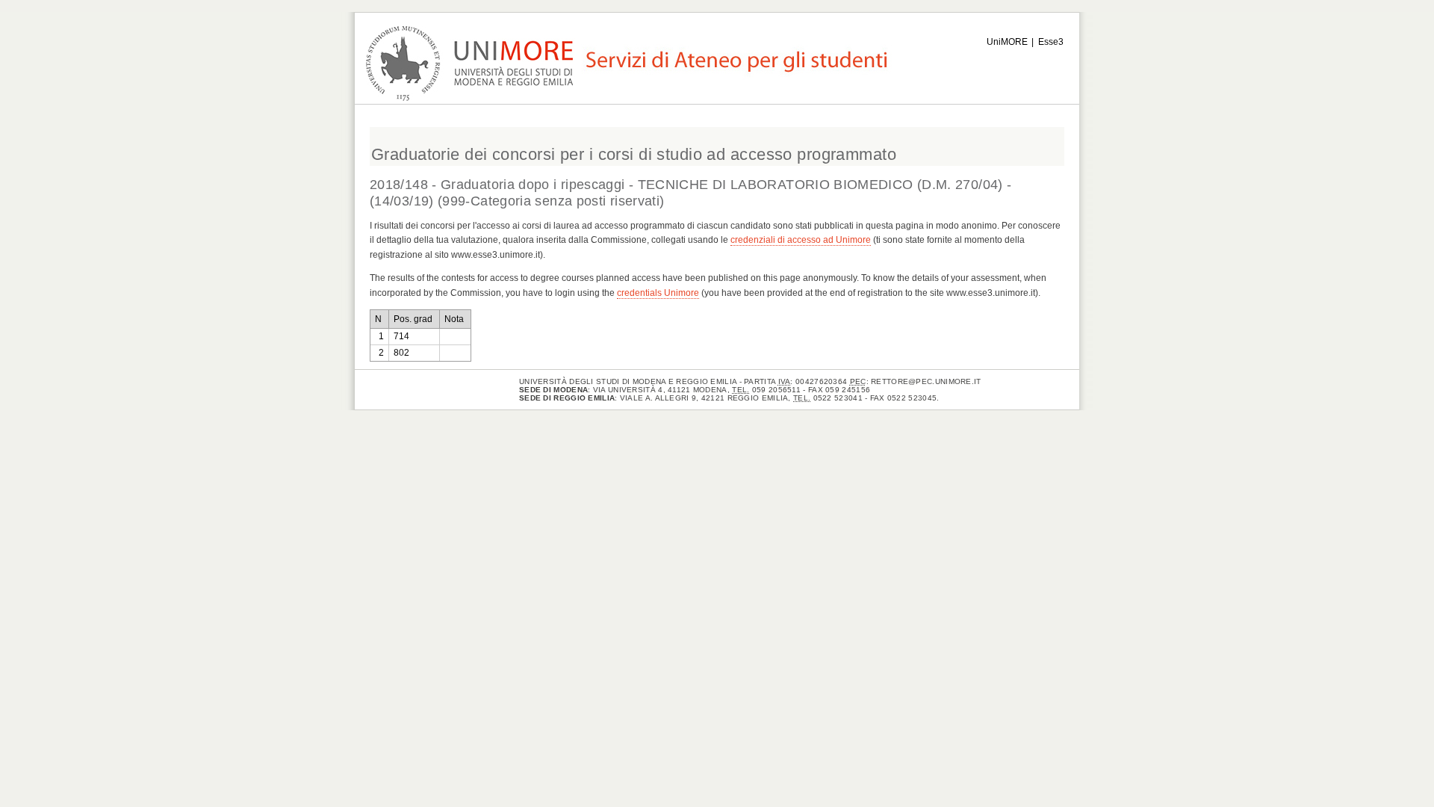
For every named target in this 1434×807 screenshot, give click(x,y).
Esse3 (1051, 41)
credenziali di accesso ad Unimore (800, 240)
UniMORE (1007, 41)
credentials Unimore (658, 293)
